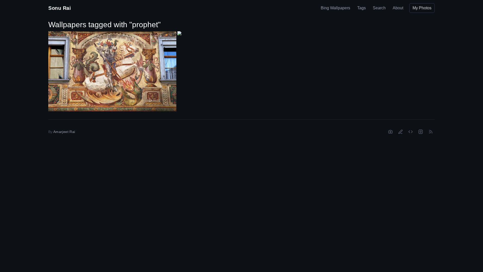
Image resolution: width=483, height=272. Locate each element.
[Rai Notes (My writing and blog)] (400, 132)
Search (379, 8)
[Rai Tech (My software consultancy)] (411, 132)
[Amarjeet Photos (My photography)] (390, 132)
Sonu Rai (59, 8)
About (398, 8)
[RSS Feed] (431, 132)
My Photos (422, 8)
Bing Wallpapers (335, 8)
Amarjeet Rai (64, 132)
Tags (361, 8)
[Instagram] (421, 132)
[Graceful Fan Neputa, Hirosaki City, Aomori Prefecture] (241, 67)
